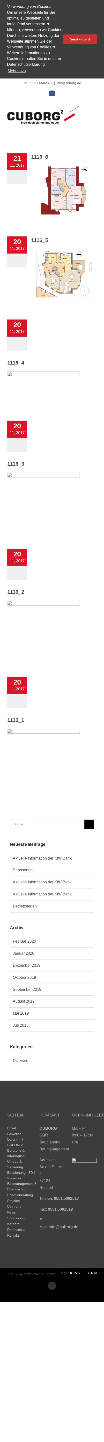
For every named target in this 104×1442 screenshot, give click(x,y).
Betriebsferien (25, 906)
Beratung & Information (16, 1153)
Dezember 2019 (26, 965)
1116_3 (15, 464)
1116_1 (15, 720)
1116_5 (39, 240)
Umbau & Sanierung (15, 1164)
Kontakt (13, 1235)
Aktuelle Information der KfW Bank (42, 858)
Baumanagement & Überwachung (22, 1186)
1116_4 (15, 363)
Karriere (13, 1224)
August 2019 (24, 1001)
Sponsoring (23, 870)
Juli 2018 (21, 1025)
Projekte (13, 1201)
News (11, 1212)
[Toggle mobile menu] (95, 108)
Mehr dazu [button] (17, 71)
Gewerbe (14, 1134)
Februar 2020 (24, 941)
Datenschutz (16, 1230)
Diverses (20, 1061)
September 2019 (27, 989)
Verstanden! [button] (80, 39)
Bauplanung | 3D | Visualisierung (21, 1175)
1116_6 (39, 157)
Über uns (14, 1206)
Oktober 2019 (24, 977)
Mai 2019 (21, 1013)
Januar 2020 (23, 953)
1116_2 (15, 592)
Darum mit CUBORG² (15, 1142)
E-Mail (92, 1273)
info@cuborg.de (69, 83)
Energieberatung (20, 1195)
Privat (11, 1128)
